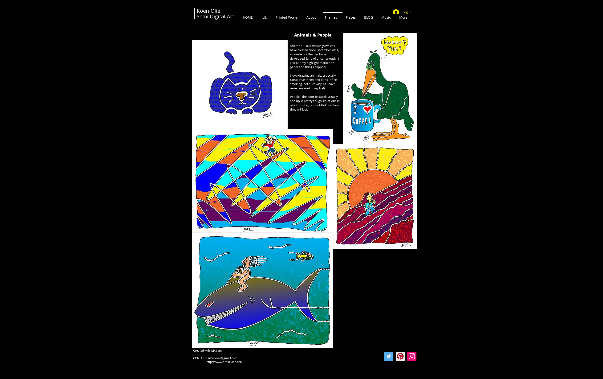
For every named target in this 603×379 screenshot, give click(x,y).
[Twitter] (388, 356)
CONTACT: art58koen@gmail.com (215, 358)
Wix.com (216, 350)
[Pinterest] (400, 356)
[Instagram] (411, 356)
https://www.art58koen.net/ (217, 362)
